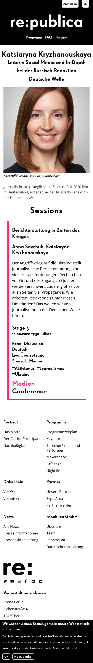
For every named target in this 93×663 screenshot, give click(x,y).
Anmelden (70, 4)
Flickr (35, 581)
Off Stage (53, 464)
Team (51, 533)
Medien (23, 383)
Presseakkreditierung (20, 539)
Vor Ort (9, 491)
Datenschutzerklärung (64, 546)
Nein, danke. (23, 656)
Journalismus (52, 368)
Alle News (11, 526)
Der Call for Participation (23, 438)
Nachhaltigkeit (15, 445)
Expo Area (54, 498)
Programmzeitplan (61, 432)
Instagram (19, 581)
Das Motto (12, 432)
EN (85, 4)
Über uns (54, 526)
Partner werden (59, 505)
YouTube (12, 581)
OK (6, 656)
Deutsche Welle (46, 79)
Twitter (5, 581)
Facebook (26, 581)
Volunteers (12, 498)
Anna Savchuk (27, 246)
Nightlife (53, 470)
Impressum (55, 539)
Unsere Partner (59, 491)
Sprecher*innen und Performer (63, 448)
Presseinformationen (20, 533)
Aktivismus (25, 368)
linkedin (41, 581)
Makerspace (56, 457)
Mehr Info (72, 648)
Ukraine (22, 374)
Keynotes (54, 438)
